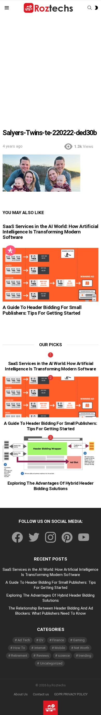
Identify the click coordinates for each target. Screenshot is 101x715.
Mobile (60, 648)
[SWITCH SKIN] (96, 8)
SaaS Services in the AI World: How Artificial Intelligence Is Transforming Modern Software (50, 231)
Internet (40, 648)
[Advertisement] (50, 68)
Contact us (41, 694)
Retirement (19, 655)
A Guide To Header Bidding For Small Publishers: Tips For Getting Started (42, 310)
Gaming (79, 640)
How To (19, 648)
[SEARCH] (90, 8)
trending (85, 655)
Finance (58, 640)
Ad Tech (24, 640)
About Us (21, 694)
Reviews (43, 655)
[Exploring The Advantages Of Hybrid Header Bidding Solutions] (50, 456)
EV (41, 640)
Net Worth (81, 648)
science (64, 655)
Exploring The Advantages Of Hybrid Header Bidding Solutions (51, 486)
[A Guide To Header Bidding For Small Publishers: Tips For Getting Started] (50, 275)
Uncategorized (51, 663)
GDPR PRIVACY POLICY (71, 694)
